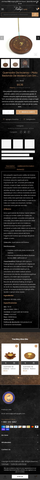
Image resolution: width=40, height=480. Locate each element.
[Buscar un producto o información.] (35, 14)
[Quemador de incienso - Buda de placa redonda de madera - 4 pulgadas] (10, 352)
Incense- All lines (28, 128)
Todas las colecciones (18, 464)
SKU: (18, 81)
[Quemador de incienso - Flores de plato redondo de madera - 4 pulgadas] (29, 352)
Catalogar (5, 464)
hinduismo (18, 128)
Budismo (11, 128)
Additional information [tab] (25, 166)
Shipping (12, 88)
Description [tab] (10, 166)
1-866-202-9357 (9, 422)
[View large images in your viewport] (36, 55)
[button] (38, 38)
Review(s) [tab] (20, 169)
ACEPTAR (20, 477)
